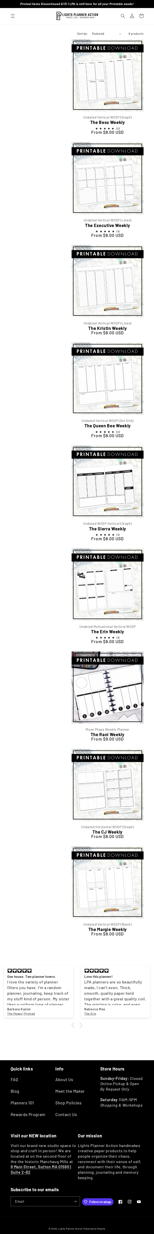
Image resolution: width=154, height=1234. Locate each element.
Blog (15, 1091)
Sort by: (82, 33)
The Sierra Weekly (107, 528)
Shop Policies (68, 1102)
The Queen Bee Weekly (107, 425)
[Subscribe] (75, 1201)
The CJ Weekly (107, 831)
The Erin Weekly (107, 631)
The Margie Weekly (107, 929)
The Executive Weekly (107, 225)
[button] (12, 15)
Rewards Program (28, 1114)
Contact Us (66, 1114)
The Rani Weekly (108, 734)
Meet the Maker (70, 1091)
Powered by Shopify (94, 1228)
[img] (38, 971)
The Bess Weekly (107, 122)
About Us (64, 1079)
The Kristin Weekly (107, 328)
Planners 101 (22, 1102)
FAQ (14, 1079)
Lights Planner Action (70, 1228)
